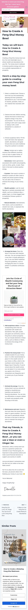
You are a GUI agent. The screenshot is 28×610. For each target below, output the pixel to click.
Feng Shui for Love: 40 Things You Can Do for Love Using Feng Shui (7, 510)
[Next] (24, 552)
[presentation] (14, 547)
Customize (13, 595)
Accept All (14, 603)
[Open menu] (24, 18)
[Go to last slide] (4, 552)
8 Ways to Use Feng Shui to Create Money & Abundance (21, 509)
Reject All (14, 599)
